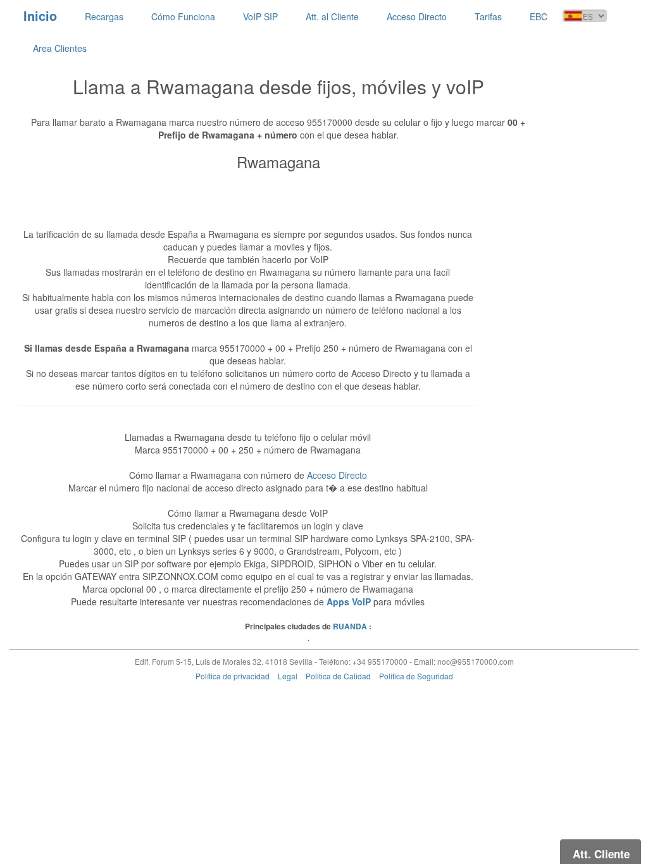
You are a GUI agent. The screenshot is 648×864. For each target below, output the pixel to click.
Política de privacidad (233, 675)
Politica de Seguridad (416, 675)
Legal (287, 675)
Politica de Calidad (338, 675)
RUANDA (350, 626)
